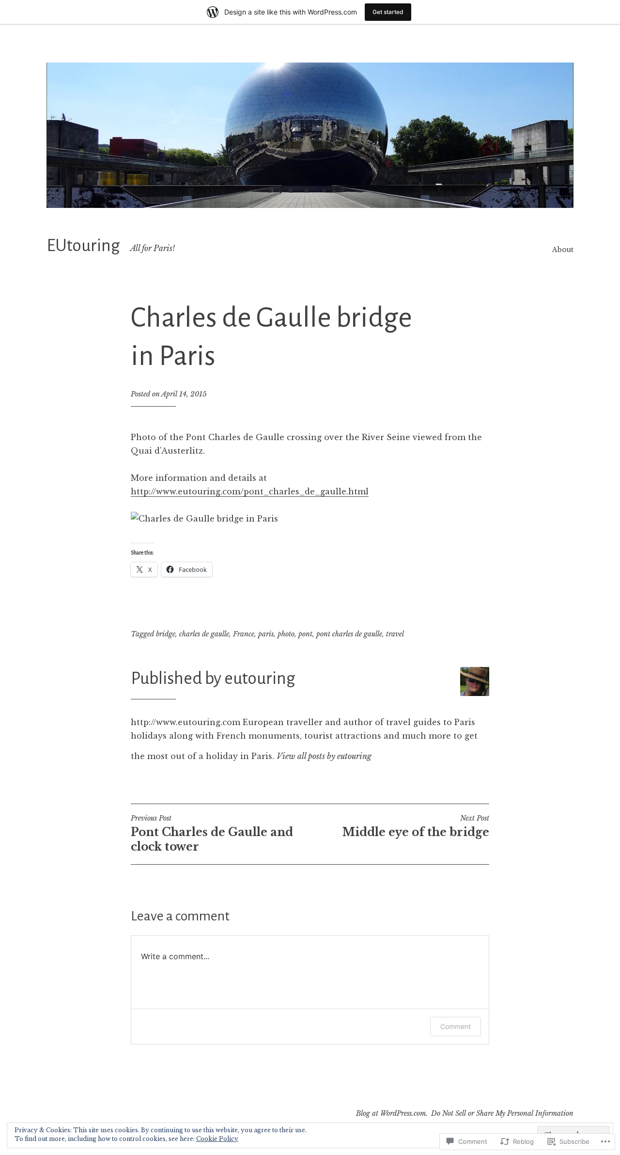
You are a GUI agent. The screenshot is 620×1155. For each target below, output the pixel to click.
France (243, 634)
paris (266, 634)
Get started (387, 12)
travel (395, 634)
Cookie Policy (217, 1138)
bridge (165, 634)
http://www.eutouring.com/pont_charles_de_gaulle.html (250, 491)
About (563, 249)
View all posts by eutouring (324, 756)
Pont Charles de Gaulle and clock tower (212, 834)
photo (286, 634)
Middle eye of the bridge (415, 826)
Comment (455, 1026)
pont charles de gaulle (349, 634)
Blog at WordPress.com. (392, 1113)
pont (305, 634)
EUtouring (83, 246)
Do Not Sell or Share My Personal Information (502, 1113)
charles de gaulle (204, 634)
